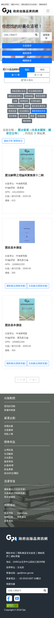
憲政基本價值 (13, 247)
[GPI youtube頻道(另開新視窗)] (17, 598)
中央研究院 (21, 183)
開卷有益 (9, 441)
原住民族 (23, 116)
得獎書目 (21, 517)
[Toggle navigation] (48, 11)
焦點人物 (8, 434)
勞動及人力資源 (15, 106)
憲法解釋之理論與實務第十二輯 (24, 175)
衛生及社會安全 (39, 106)
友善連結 (8, 521)
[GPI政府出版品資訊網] (20, 10)
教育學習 (8, 461)
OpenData (22, 513)
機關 (42, 69)
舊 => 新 (38, 75)
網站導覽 (5, 4)
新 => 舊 (16, 75)
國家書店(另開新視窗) (14, 489)
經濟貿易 (24, 101)
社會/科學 (9, 465)
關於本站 (15, 4)
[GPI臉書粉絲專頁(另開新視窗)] (9, 598)
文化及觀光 (24, 111)
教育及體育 (41, 96)
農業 (27, 106)
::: (7, 533)
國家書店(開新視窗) (16, 286)
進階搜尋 (46, 36)
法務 (15, 101)
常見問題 (8, 513)
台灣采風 (8, 450)
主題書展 (8, 430)
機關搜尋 (27, 60)
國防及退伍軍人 (15, 96)
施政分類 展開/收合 (13, 141)
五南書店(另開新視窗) (14, 493)
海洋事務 (13, 116)
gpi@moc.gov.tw (25, 573)
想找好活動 (9, 406)
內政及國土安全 (18, 91)
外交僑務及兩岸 (35, 91)
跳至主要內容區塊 (8, 1)
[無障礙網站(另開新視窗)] (12, 605)
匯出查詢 (28, 80)
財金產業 (8, 469)
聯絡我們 (43, 4)
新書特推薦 (9, 410)
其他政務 (41, 116)
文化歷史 (8, 458)
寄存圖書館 (9, 497)
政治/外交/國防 (11, 473)
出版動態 (9, 398)
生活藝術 (8, 454)
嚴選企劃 (9, 418)
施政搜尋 (27, 53)
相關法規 (8, 517)
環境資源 (12, 111)
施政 (27, 69)
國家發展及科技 (39, 111)
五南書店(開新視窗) (38, 286)
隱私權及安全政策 (29, 4)
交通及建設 (36, 101)
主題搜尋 (27, 45)
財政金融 (29, 96)
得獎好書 (8, 426)
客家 (32, 116)
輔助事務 (27, 121)
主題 (12, 69)
